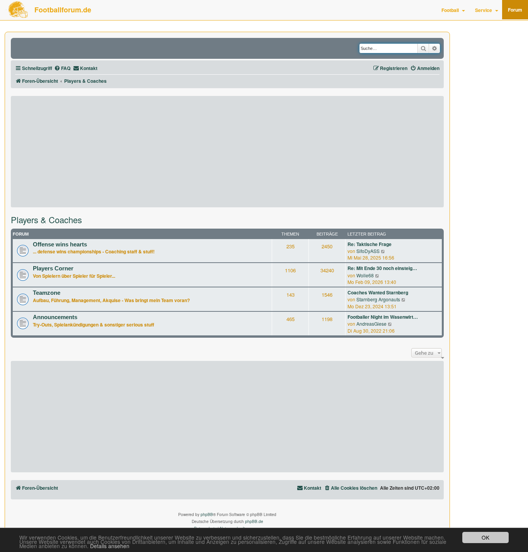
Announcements (55, 317)
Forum (515, 9)
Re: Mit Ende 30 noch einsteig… (382, 268)
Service (483, 10)
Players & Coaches (46, 219)
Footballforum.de (62, 10)
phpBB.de (254, 521)
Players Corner (53, 268)
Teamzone (46, 293)
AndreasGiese (371, 323)
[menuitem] (62, 68)
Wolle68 (365, 275)
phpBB (207, 514)
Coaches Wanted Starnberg (377, 292)
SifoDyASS (368, 251)
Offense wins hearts (60, 244)
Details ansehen (109, 546)
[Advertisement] (227, 151)
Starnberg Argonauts (378, 299)
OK (485, 537)
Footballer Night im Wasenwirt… (382, 317)
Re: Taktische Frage (369, 244)
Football (450, 10)
